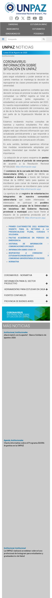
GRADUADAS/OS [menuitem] (10, 34)
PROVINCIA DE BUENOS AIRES (18, 301)
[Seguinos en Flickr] (41, 19)
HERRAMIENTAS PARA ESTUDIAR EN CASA (24, 289)
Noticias (16, 325)
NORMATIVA (14, 262)
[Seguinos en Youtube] (35, 19)
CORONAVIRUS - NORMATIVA (18, 275)
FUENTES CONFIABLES (15, 295)
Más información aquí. (31, 189)
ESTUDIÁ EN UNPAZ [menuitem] (36, 25)
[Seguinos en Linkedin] (28, 19)
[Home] (26, 8)
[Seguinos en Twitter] (23, 19)
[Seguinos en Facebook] (17, 19)
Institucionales (8, 56)
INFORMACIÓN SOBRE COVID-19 (22, 250)
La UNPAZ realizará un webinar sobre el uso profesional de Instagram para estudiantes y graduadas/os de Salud (23, 553)
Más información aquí (26, 167)
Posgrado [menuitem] (35, 34)
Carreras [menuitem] (9, 25)
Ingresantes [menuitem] (9, 29)
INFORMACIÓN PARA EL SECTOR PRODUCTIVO (20, 282)
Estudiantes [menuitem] (35, 29)
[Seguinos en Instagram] (11, 19)
